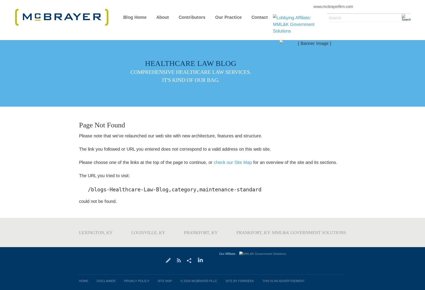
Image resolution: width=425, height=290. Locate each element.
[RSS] (178, 260)
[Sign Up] (168, 260)
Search (335, 18)
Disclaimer (106, 281)
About (162, 17)
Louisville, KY (148, 232)
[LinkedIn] (200, 260)
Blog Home (135, 17)
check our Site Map (233, 162)
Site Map (165, 281)
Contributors (192, 17)
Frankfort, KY (201, 232)
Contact (259, 17)
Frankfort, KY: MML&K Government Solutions (291, 232)
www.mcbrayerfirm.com (333, 6)
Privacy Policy (136, 281)
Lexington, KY (95, 232)
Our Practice (228, 17)
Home (83, 281)
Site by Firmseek (240, 281)
